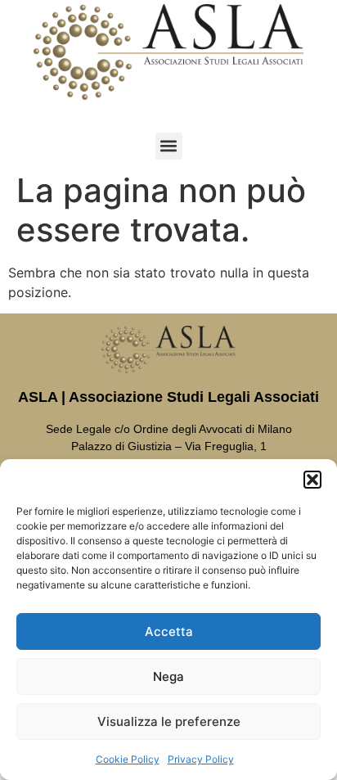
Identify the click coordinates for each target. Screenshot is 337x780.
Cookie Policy (128, 759)
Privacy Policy (201, 759)
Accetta (169, 631)
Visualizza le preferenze (168, 721)
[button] (312, 479)
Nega (168, 676)
